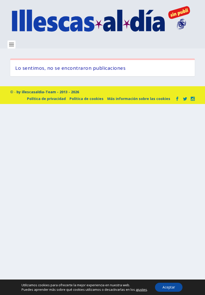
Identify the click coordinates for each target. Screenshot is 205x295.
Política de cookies (87, 98)
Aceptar (168, 287)
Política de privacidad (46, 98)
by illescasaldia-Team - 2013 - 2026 (47, 92)
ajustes (141, 289)
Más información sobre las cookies (138, 98)
